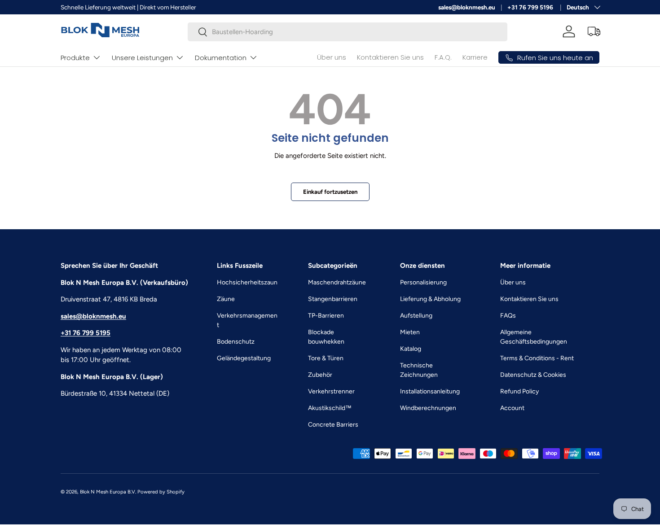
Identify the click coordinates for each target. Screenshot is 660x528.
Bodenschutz (236, 341)
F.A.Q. (443, 57)
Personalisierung (423, 282)
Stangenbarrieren (332, 299)
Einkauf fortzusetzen (330, 191)
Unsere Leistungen (142, 57)
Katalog (410, 349)
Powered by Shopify (161, 492)
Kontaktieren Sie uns (390, 57)
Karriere (475, 57)
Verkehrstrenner (331, 391)
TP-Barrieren (326, 315)
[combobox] (348, 31)
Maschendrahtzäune (337, 282)
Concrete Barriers (333, 424)
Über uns (331, 57)
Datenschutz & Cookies (533, 375)
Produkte (75, 57)
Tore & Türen (325, 358)
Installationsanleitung (430, 391)
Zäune (226, 299)
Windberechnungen (428, 408)
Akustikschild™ (330, 408)
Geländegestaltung (244, 358)
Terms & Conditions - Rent (537, 358)
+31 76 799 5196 (530, 7)
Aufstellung (416, 315)
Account (512, 408)
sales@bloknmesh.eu (466, 7)
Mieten (410, 332)
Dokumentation (220, 57)
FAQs (508, 315)
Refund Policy (519, 391)
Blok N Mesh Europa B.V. (108, 492)
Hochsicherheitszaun (247, 282)
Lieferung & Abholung (430, 299)
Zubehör (320, 375)
